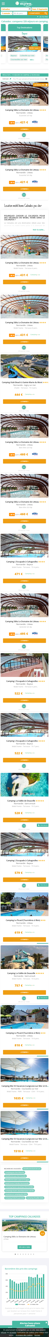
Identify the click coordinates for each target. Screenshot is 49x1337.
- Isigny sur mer (29, 385)
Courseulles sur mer (19, 59)
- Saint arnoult (29, 803)
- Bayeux (29, 564)
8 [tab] (33, 1254)
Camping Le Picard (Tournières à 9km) (26, 920)
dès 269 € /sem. (24, 1247)
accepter (13, 1332)
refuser (4, 1332)
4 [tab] (23, 1254)
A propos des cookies (24, 1335)
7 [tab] (31, 1254)
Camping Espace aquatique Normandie (19, 1187)
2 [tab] (18, 1254)
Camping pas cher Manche (14, 1172)
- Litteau (29, 113)
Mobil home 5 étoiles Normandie (17, 1183)
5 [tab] (26, 1254)
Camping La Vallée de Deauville (25, 800)
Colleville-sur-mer (27, 55)
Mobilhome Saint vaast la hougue (17, 1180)
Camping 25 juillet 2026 (35, 1198)
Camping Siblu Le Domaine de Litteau (25, 110)
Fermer (37, 1335)
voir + (32, 60)
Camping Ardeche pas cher (14, 1198)
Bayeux (14, 55)
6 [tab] (28, 1254)
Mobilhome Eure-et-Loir (31, 1169)
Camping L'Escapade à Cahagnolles (25, 561)
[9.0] (24, 1224)
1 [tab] (15, 1254)
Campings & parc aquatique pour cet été (19, 1190)
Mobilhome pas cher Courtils (15, 1176)
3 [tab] (20, 1254)
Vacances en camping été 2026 (16, 1194)
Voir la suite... (39, 230)
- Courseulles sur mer (29, 1089)
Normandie (21, 113)
